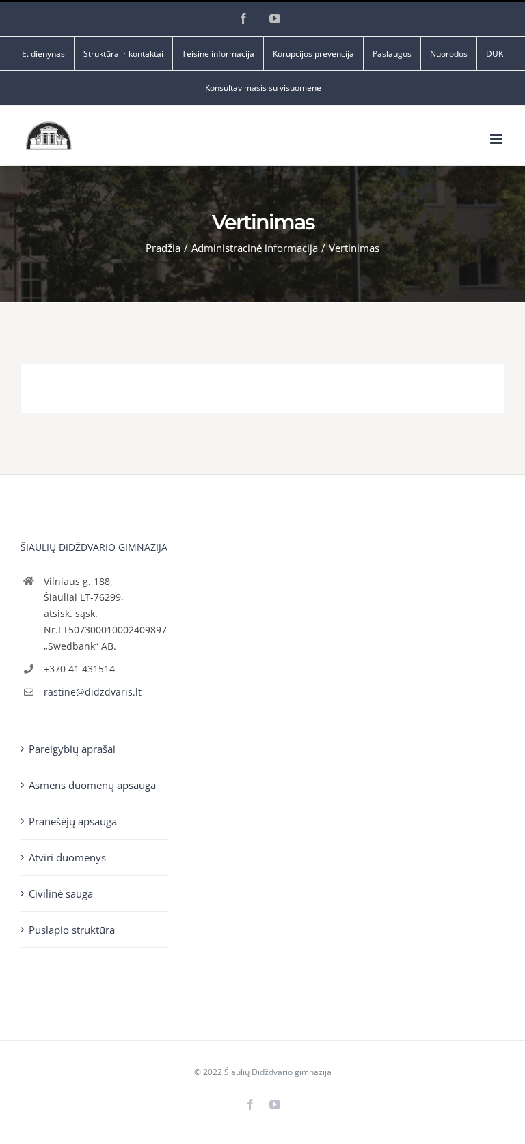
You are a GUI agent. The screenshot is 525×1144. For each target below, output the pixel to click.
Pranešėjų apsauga (73, 821)
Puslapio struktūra (72, 929)
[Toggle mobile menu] (497, 139)
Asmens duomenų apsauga (92, 785)
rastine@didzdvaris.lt (93, 691)
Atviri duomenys (67, 857)
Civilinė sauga (61, 893)
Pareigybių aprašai (72, 749)
